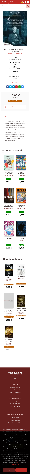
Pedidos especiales (15, 420)
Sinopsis (7, 117)
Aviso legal (15, 401)
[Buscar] (28, 6)
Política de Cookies (15, 409)
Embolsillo (15, 83)
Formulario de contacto (15, 392)
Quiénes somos (15, 417)
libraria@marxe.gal (15, 390)
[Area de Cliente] (25, 2)
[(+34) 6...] (15, 378)
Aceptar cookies (21, 470)
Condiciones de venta (15, 403)
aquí (18, 463)
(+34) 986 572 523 (15, 387)
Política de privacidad (15, 406)
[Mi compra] (23, 2)
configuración (15, 465)
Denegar (8, 470)
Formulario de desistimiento (15, 423)
